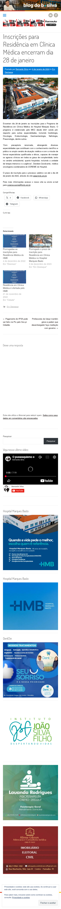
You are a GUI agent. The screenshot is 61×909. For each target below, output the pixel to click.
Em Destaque (13, 306)
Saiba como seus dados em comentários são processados (30, 417)
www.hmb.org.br (40, 175)
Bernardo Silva (22, 69)
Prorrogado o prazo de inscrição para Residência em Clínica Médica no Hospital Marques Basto (39, 255)
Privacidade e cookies (21, 897)
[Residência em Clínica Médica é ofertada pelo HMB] (14, 276)
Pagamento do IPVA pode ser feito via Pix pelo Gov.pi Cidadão (15, 321)
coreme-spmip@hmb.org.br (18, 185)
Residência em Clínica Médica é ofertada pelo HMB (14, 287)
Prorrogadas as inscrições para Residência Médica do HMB (13, 253)
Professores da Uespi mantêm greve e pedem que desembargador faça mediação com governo (45, 323)
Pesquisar (7, 436)
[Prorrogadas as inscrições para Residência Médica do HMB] (14, 241)
